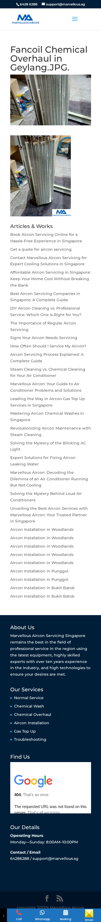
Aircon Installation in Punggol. (39, 571)
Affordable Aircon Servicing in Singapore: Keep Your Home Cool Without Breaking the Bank (50, 279)
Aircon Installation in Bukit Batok (42, 587)
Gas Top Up (25, 731)
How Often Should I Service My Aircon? (48, 346)
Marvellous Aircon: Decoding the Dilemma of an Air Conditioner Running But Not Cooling (49, 479)
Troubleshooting (30, 739)
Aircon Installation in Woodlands (42, 529)
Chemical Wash (29, 706)
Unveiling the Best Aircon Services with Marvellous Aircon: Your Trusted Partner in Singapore (49, 515)
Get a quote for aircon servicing (41, 249)
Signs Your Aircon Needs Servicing (43, 337)
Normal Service (29, 697)
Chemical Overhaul (32, 714)
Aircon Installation (31, 722)
